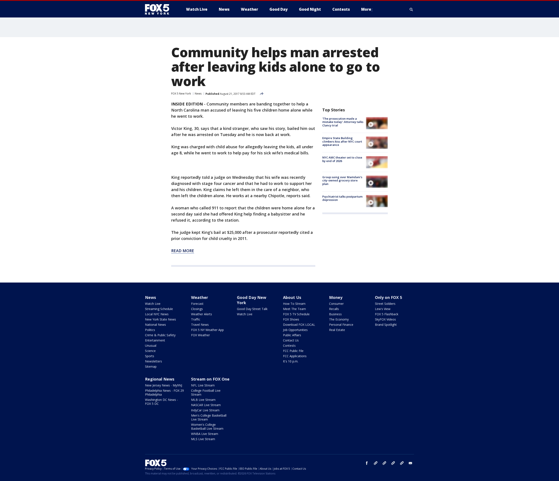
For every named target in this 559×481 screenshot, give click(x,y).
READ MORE (182, 250)
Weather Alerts (201, 314)
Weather (199, 297)
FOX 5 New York (181, 93)
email (410, 463)
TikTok (384, 463)
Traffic (195, 319)
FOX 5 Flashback (386, 314)
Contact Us (291, 340)
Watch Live (152, 304)
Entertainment (155, 340)
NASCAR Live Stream (206, 405)
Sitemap (151, 366)
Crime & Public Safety (160, 335)
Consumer (336, 304)
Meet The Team (294, 309)
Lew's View (382, 309)
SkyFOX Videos (385, 319)
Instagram (375, 463)
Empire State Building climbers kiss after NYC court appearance (342, 141)
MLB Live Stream (203, 400)
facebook (366, 463)
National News (155, 324)
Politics (150, 330)
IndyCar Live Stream (205, 410)
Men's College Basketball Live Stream (208, 417)
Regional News (159, 379)
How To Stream (294, 304)
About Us (292, 297)
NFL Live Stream (203, 385)
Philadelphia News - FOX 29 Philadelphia (164, 392)
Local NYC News (157, 314)
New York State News (160, 319)
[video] (377, 123)
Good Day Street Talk (252, 309)
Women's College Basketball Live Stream (207, 426)
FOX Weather (200, 335)
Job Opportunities (295, 330)
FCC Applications (295, 356)
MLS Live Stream (203, 439)
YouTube (393, 463)
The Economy (339, 319)
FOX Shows (291, 319)
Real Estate (337, 330)
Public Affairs (292, 335)
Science (150, 351)
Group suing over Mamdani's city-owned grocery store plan (342, 180)
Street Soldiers (385, 304)
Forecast (197, 304)
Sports (149, 356)
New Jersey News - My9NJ (163, 385)
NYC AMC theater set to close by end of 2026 (342, 159)
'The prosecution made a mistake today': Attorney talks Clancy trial (342, 122)
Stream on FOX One (210, 379)
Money (335, 297)
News (198, 93)
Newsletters (153, 361)
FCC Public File (293, 351)
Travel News (200, 324)
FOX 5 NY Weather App (207, 330)
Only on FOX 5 (388, 297)
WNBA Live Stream (204, 434)
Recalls (334, 309)
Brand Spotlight (386, 324)
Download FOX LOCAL (299, 324)
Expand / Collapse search (411, 9)
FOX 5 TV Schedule (296, 314)
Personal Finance (341, 324)
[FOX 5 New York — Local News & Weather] (159, 9)
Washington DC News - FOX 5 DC (161, 402)
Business (335, 314)
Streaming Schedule (159, 309)
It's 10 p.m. (290, 361)
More (366, 9)
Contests (289, 345)
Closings (197, 309)
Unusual (150, 345)
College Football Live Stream (206, 392)
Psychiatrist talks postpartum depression (342, 198)
